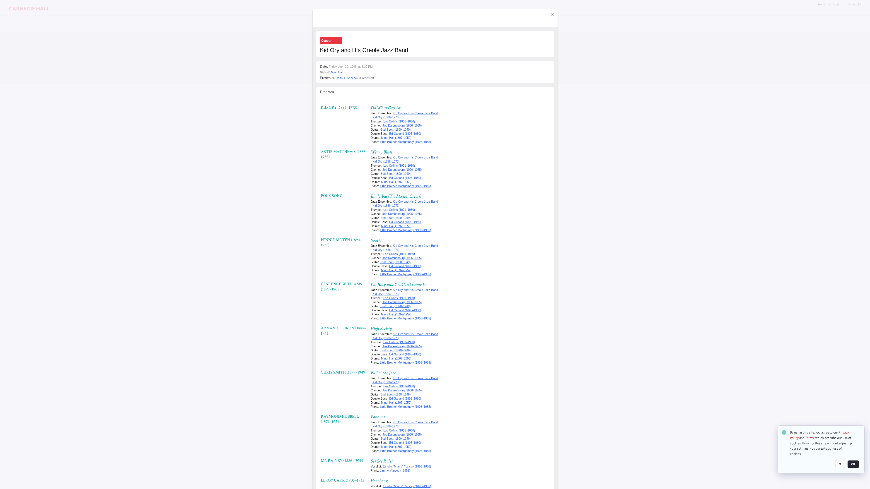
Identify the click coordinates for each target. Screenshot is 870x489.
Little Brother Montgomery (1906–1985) (405, 142)
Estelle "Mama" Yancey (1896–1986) (407, 466)
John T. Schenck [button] (347, 78)
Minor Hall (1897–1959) (396, 137)
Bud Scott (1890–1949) (395, 129)
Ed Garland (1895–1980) (405, 133)
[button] (552, 14)
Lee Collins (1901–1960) (399, 121)
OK (853, 464)
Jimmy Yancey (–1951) (395, 470)
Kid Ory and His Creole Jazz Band (415, 113)
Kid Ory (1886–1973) (385, 117)
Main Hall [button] (337, 72)
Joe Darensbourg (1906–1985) (402, 125)
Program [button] (327, 92)
